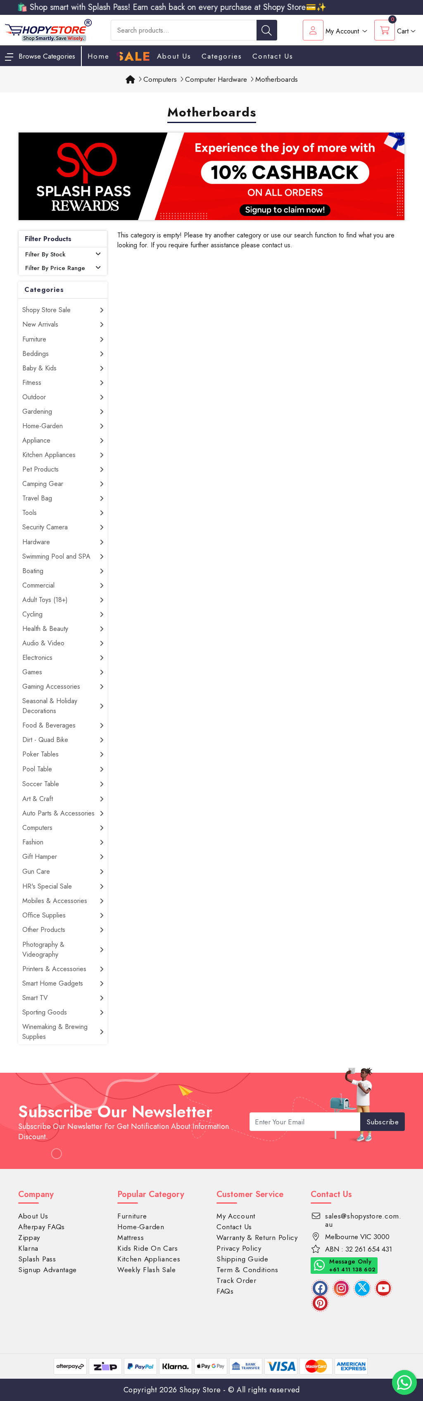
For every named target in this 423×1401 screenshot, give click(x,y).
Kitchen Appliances (49, 455)
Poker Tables (40, 754)
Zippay (29, 1237)
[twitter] (362, 1288)
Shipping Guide (242, 1259)
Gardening (37, 411)
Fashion (32, 842)
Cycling (32, 614)
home (98, 56)
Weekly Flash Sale (146, 1270)
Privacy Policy (238, 1248)
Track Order (236, 1280)
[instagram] (341, 1288)
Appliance (36, 440)
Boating (32, 571)
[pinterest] (320, 1303)
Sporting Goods (44, 1012)
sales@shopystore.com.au (363, 1220)
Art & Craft (37, 799)
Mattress (130, 1237)
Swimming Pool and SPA (56, 556)
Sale (133, 56)
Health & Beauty (45, 628)
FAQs (225, 1291)
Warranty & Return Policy (257, 1237)
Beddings (35, 353)
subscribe (382, 1122)
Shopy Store (200, 1389)
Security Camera (45, 527)
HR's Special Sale (47, 886)
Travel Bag (37, 498)
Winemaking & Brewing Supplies (55, 1031)
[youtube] (383, 1288)
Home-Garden (42, 426)
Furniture (34, 339)
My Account (235, 1216)
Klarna (28, 1248)
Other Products (43, 929)
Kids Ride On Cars (147, 1248)
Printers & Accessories (54, 969)
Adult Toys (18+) (45, 599)
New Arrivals (40, 324)
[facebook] (320, 1288)
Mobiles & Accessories (54, 901)
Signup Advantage (47, 1270)
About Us (174, 56)
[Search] (267, 30)
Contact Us (272, 56)
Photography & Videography (43, 949)
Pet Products (40, 469)
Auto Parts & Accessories (58, 813)
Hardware (36, 542)
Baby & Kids (39, 368)
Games (32, 672)
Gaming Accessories (51, 686)
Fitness (31, 382)
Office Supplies (44, 915)
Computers (37, 827)
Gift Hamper (39, 856)
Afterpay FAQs (41, 1227)
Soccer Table (40, 784)
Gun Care (36, 871)
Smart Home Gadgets (52, 983)
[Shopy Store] (48, 29)
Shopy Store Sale (46, 310)
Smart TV (35, 998)
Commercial (38, 585)
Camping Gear (42, 483)
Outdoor (34, 397)
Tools (29, 512)
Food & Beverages (49, 725)
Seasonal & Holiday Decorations (49, 706)
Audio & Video (43, 643)
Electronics (37, 657)
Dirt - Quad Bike (45, 739)
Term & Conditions (247, 1270)
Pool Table (37, 769)
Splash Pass (37, 1259)
